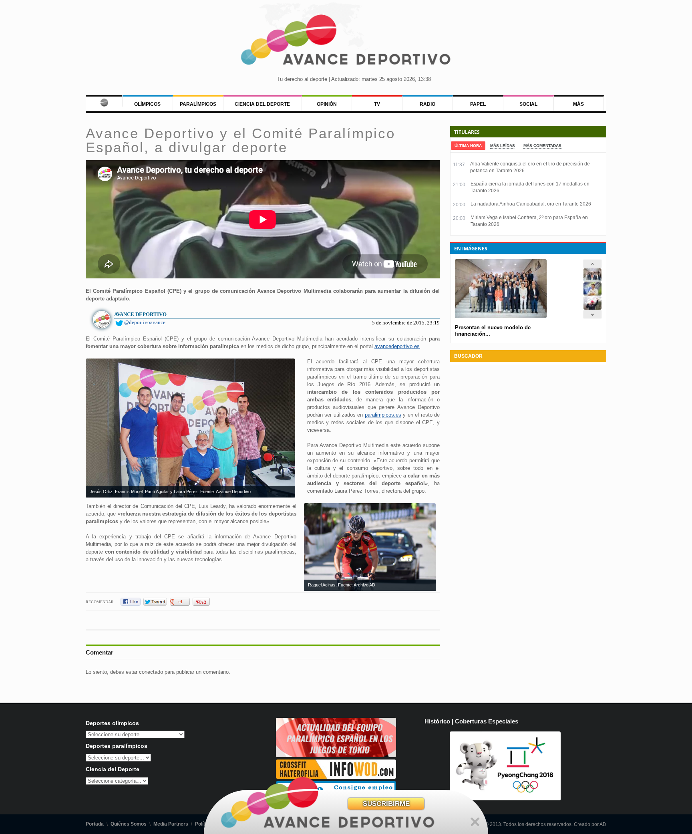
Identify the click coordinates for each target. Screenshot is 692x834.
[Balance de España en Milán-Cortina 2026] (592, 294)
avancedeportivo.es (397, 346)
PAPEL (478, 104)
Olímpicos (147, 104)
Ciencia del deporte (262, 104)
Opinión (327, 104)
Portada (95, 824)
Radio (427, 104)
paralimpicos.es (383, 415)
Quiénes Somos (129, 824)
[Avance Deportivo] (346, 42)
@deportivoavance (144, 322)
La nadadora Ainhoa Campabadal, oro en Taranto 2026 (531, 204)
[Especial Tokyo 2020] (336, 755)
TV (377, 104)
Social (528, 104)
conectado (151, 672)
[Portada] (104, 101)
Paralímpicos (198, 104)
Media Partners (170, 824)
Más (578, 104)
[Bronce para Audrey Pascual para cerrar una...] (592, 308)
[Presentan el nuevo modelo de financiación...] (592, 280)
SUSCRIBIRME (386, 804)
